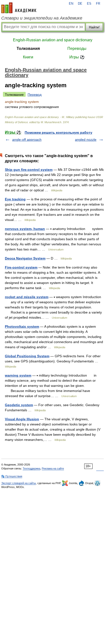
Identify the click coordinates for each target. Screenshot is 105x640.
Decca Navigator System (25, 258)
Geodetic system (19, 405)
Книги (28, 57)
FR (98, 3)
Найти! (94, 27)
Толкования (28, 48)
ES (89, 3)
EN (71, 3)
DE (80, 3)
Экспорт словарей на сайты (18, 483)
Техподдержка (31, 468)
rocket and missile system (26, 297)
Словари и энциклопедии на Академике (41, 18)
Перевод (35, 95)
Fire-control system (21, 267)
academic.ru (18, 7)
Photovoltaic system (22, 326)
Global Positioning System (27, 356)
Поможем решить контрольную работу (58, 132)
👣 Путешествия (11, 476)
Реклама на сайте (53, 468)
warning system (18, 375)
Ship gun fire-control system (28, 170)
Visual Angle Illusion (22, 419)
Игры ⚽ (77, 57)
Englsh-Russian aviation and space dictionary (52, 40)
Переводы (76, 48)
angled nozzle (85, 139)
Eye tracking (15, 199)
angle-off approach (27, 139)
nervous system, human (25, 229)
